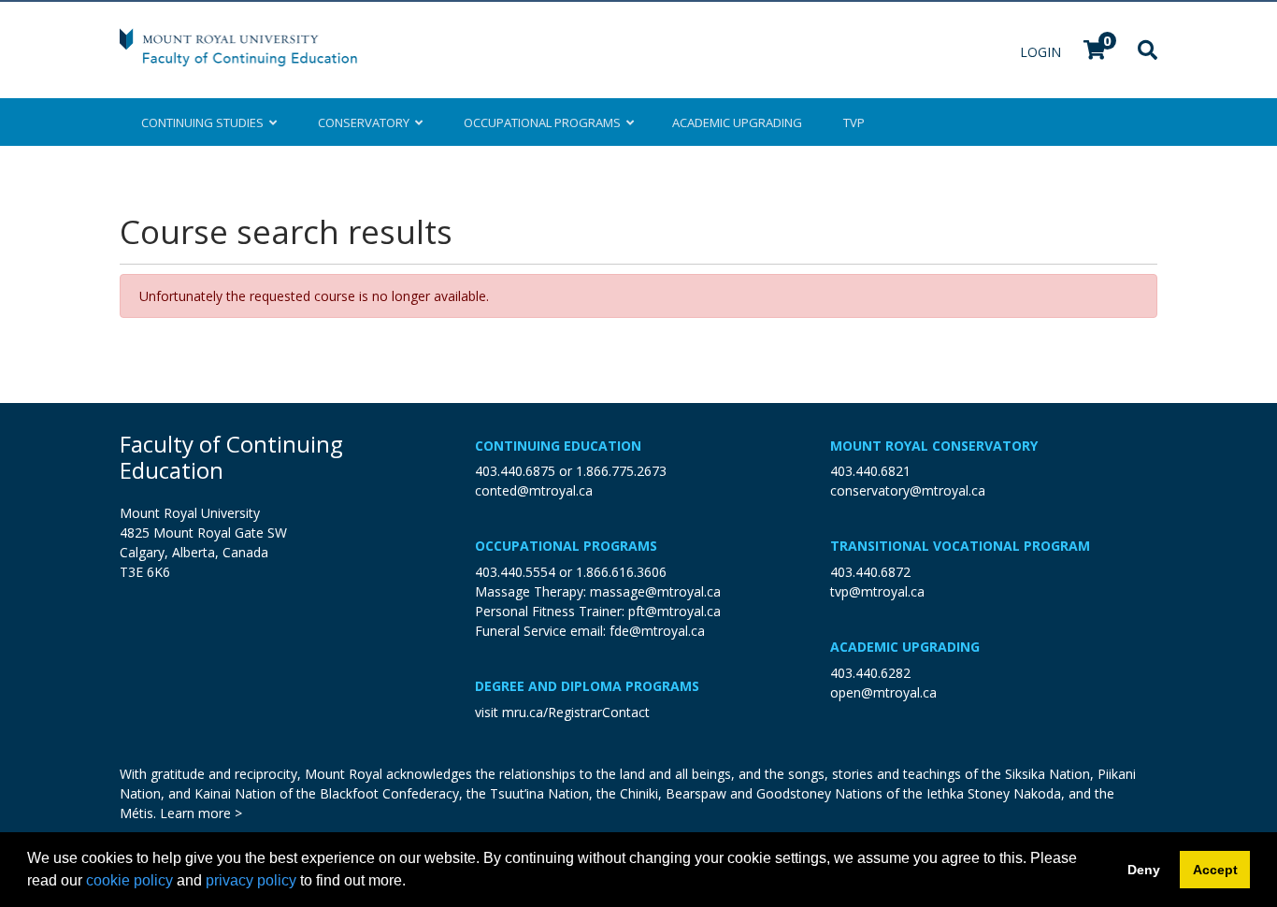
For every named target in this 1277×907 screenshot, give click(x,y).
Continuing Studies (205, 122)
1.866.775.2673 (621, 471)
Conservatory (366, 122)
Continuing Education (558, 445)
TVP (854, 122)
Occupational (542, 122)
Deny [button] (1143, 869)
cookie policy (129, 880)
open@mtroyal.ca (883, 692)
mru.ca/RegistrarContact (576, 712)
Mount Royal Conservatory (934, 445)
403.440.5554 (515, 572)
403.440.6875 (515, 471)
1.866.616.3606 (621, 572)
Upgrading (737, 122)
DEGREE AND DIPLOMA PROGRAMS (587, 686)
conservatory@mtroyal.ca (907, 490)
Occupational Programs (566, 545)
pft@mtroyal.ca (674, 611)
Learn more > (201, 813)
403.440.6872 (870, 572)
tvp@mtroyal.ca (877, 591)
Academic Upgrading (905, 646)
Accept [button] (1215, 869)
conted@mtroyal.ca (534, 490)
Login (1042, 52)
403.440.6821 (870, 471)
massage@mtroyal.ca (655, 591)
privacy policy (251, 880)
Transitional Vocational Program (960, 545)
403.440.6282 (870, 673)
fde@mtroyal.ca (657, 631)
